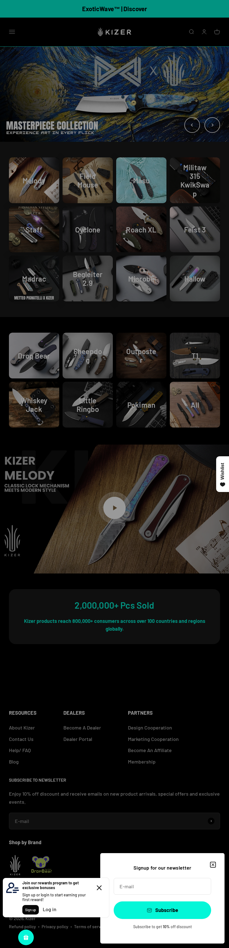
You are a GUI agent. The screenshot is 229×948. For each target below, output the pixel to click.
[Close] (213, 864)
